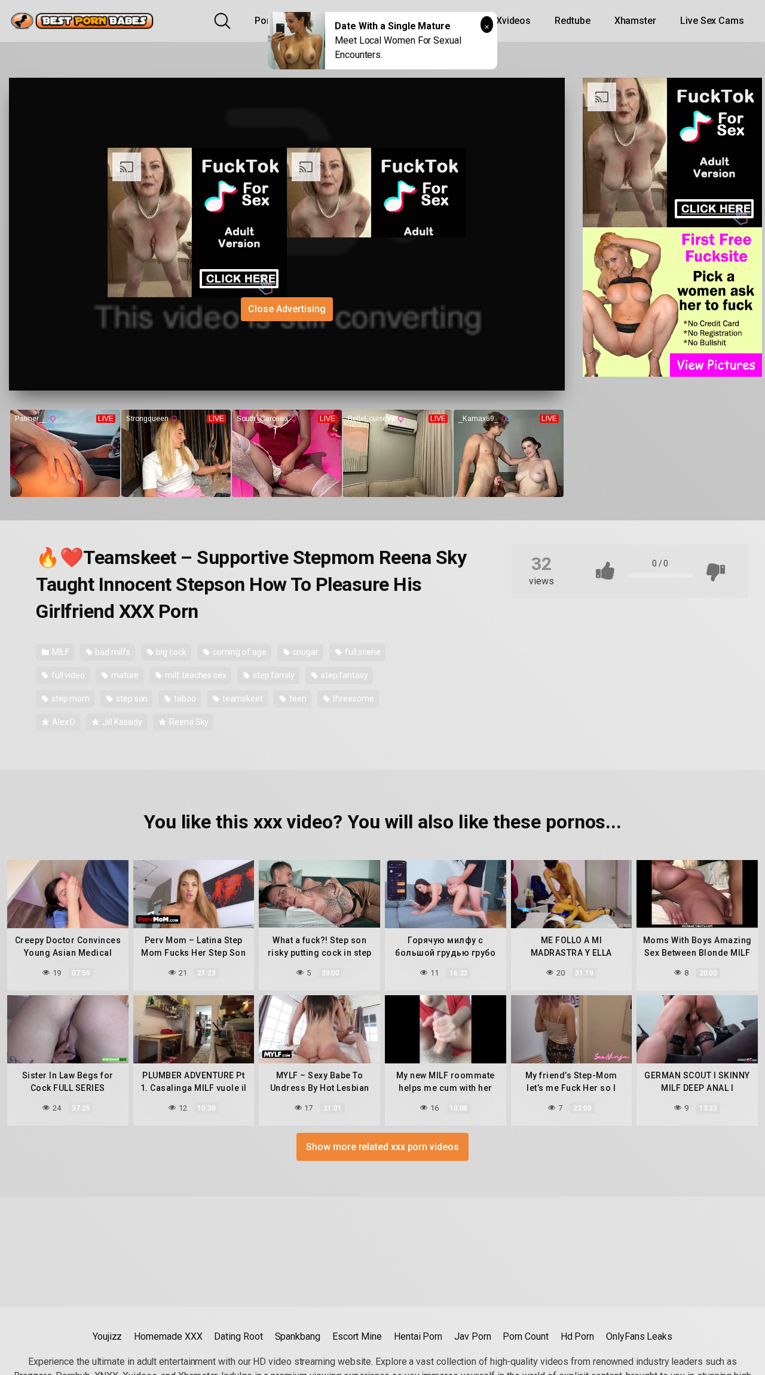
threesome (352, 698)
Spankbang (297, 1336)
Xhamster (635, 20)
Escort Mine (357, 1336)
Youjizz (107, 1336)
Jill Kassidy (121, 722)
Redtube (572, 20)
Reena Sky (188, 722)
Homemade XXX (168, 1336)
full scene (362, 652)
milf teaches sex (195, 675)
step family (273, 675)
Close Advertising (287, 309)
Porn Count (525, 1336)
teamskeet (242, 698)
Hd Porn (577, 1336)
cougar (305, 652)
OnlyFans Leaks (639, 1336)
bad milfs (111, 652)
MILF (59, 652)
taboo (184, 698)
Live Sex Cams (712, 20)
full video (67, 675)
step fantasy (343, 675)
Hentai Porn (418, 1336)
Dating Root (238, 1336)
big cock (170, 652)
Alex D (62, 722)
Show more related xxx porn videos (382, 1147)
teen (297, 698)
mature (124, 675)
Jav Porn (472, 1336)
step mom (70, 698)
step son (131, 698)
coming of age (239, 652)
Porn (265, 20)
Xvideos (513, 20)
